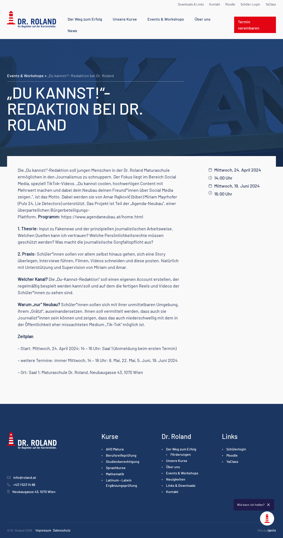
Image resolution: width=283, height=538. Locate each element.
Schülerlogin (236, 449)
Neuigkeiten (175, 479)
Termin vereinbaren (248, 24)
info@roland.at (24, 477)
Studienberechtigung (122, 461)
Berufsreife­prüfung (121, 455)
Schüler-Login (250, 4)
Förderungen (180, 454)
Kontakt (214, 4)
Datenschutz (61, 530)
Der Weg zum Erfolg (85, 19)
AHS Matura (115, 449)
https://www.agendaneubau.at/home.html (102, 216)
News (72, 30)
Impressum (43, 530)
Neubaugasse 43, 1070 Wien (33, 491)
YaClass (271, 4)
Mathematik (115, 474)
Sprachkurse (116, 468)
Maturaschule (157, 170)
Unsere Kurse (125, 19)
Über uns (202, 19)
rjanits (271, 530)
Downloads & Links (191, 4)
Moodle (230, 4)
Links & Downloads (180, 485)
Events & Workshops (165, 19)
